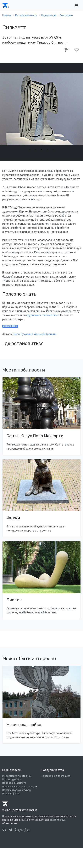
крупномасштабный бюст (43, 315)
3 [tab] (41, 150)
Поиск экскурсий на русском (19, 786)
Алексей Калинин (45, 334)
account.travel (58, 820)
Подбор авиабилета (14, 783)
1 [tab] (30, 150)
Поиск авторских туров (16, 790)
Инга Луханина (23, 334)
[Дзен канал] (22, 830)
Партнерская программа (56, 776)
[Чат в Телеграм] (10, 830)
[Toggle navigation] (76, 5)
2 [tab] (36, 150)
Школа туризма (11, 779)
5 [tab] (53, 150)
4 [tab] (47, 150)
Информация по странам (16, 776)
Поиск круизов (11, 793)
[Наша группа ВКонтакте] (4, 830)
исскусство (10, 326)
